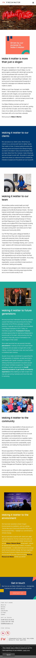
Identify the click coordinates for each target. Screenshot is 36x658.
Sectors (3, 609)
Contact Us (18, 593)
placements (6, 346)
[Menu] (33, 2)
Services (3, 607)
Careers (3, 614)
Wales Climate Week (13, 543)
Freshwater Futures (23, 331)
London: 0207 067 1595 (7, 621)
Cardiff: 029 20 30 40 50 (7, 619)
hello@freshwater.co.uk (7, 623)
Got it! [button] (8, 655)
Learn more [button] (26, 650)
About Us (3, 605)
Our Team (3, 612)
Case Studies (4, 610)
